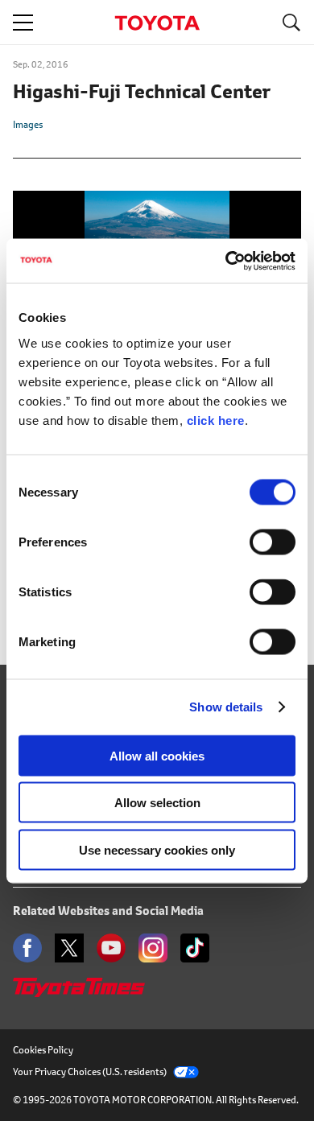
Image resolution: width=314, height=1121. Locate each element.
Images (28, 124)
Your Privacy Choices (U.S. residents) (90, 1071)
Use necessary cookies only (157, 849)
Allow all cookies (157, 755)
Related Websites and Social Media (108, 910)
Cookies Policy (43, 1050)
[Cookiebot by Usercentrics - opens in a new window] (225, 260)
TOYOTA (157, 23)
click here (216, 420)
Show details (225, 707)
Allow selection (157, 803)
